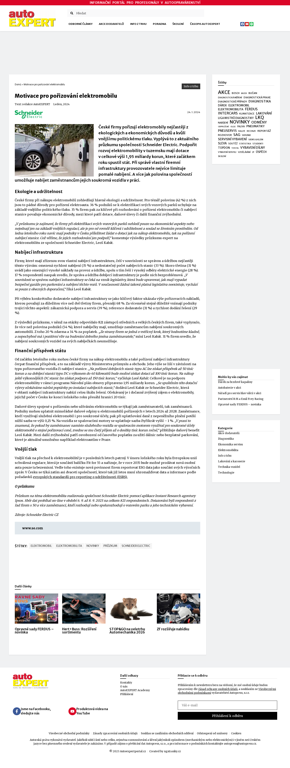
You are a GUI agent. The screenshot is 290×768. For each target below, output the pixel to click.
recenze (251, 131)
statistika (245, 143)
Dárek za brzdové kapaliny (235, 382)
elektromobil (41, 546)
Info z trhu (138, 24)
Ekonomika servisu (230, 444)
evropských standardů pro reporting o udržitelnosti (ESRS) (80, 477)
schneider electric (136, 546)
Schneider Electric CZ (42, 515)
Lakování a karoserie (231, 461)
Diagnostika (226, 438)
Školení (178, 24)
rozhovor (225, 135)
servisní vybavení (232, 139)
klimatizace (246, 113)
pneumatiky (255, 126)
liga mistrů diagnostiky (236, 118)
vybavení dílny (252, 148)
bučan (253, 93)
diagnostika (260, 101)
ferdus (251, 109)
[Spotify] (251, 24)
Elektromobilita (228, 450)
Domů (18, 84)
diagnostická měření (230, 97)
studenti (258, 143)
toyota (235, 148)
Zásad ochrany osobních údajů (218, 689)
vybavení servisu (227, 152)
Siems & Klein (255, 139)
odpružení (223, 126)
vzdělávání (244, 152)
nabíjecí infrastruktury (47, 392)
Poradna (159, 24)
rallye (241, 131)
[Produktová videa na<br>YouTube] (72, 711)
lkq (259, 118)
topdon (224, 148)
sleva (222, 143)
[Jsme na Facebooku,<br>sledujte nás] (17, 711)
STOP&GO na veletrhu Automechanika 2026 (127, 631)
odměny (259, 122)
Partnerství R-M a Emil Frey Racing (241, 399)
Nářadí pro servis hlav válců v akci (239, 393)
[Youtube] (247, 24)
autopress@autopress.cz (240, 743)
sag (236, 135)
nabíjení (223, 122)
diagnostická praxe (257, 97)
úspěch (261, 152)
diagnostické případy (232, 101)
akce (224, 92)
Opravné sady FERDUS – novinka (34, 631)
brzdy (244, 93)
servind (246, 135)
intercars (228, 113)
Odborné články (80, 24)
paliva (241, 126)
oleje (233, 126)
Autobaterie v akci (229, 387)
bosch (235, 93)
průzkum (110, 546)
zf (253, 152)
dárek (222, 105)
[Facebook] (242, 24)
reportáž (264, 130)
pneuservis (227, 131)
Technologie (226, 472)
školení (222, 156)
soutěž (233, 143)
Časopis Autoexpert (205, 24)
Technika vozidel (229, 467)
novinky (93, 546)
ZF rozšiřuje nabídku (173, 629)
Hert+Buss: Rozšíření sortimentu (79, 631)
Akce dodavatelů (111, 24)
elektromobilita (69, 546)
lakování (264, 113)
